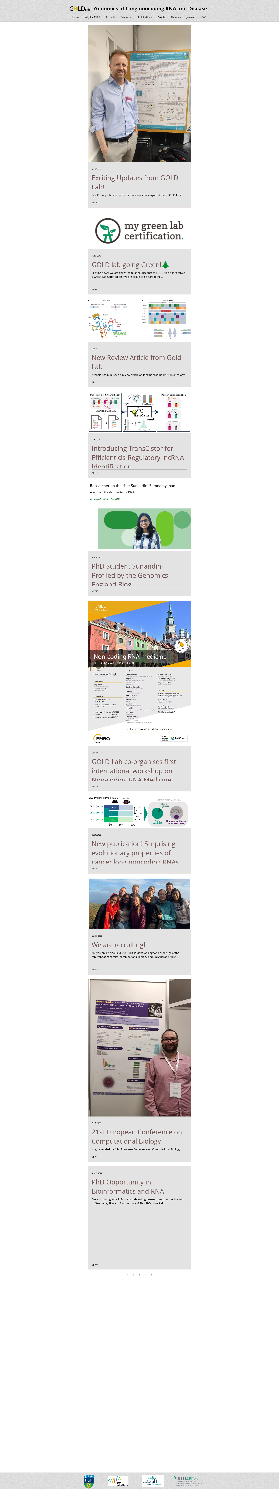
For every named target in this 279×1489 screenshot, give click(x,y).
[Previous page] (121, 1274)
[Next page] (157, 1274)
